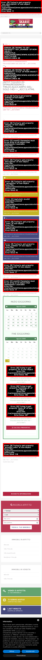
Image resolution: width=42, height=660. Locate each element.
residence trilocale (10, 557)
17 (8, 322)
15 (31, 319)
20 (22, 322)
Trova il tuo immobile (21, 527)
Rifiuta (12, 651)
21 (26, 322)
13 (22, 319)
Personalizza (21, 655)
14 (26, 319)
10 (8, 319)
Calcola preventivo (21, 427)
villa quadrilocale (9, 553)
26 (18, 325)
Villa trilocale (8, 549)
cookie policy (20, 631)
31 (8, 328)
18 (13, 322)
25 (13, 325)
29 (31, 325)
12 (18, 319)
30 (35, 325)
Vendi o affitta (17, 591)
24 (8, 325)
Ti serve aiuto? (16, 601)
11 (13, 319)
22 (31, 322)
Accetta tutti (30, 651)
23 (35, 322)
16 (35, 319)
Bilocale (6, 544)
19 (18, 322)
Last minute (15, 610)
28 (26, 325)
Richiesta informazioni (21, 494)
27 (22, 325)
